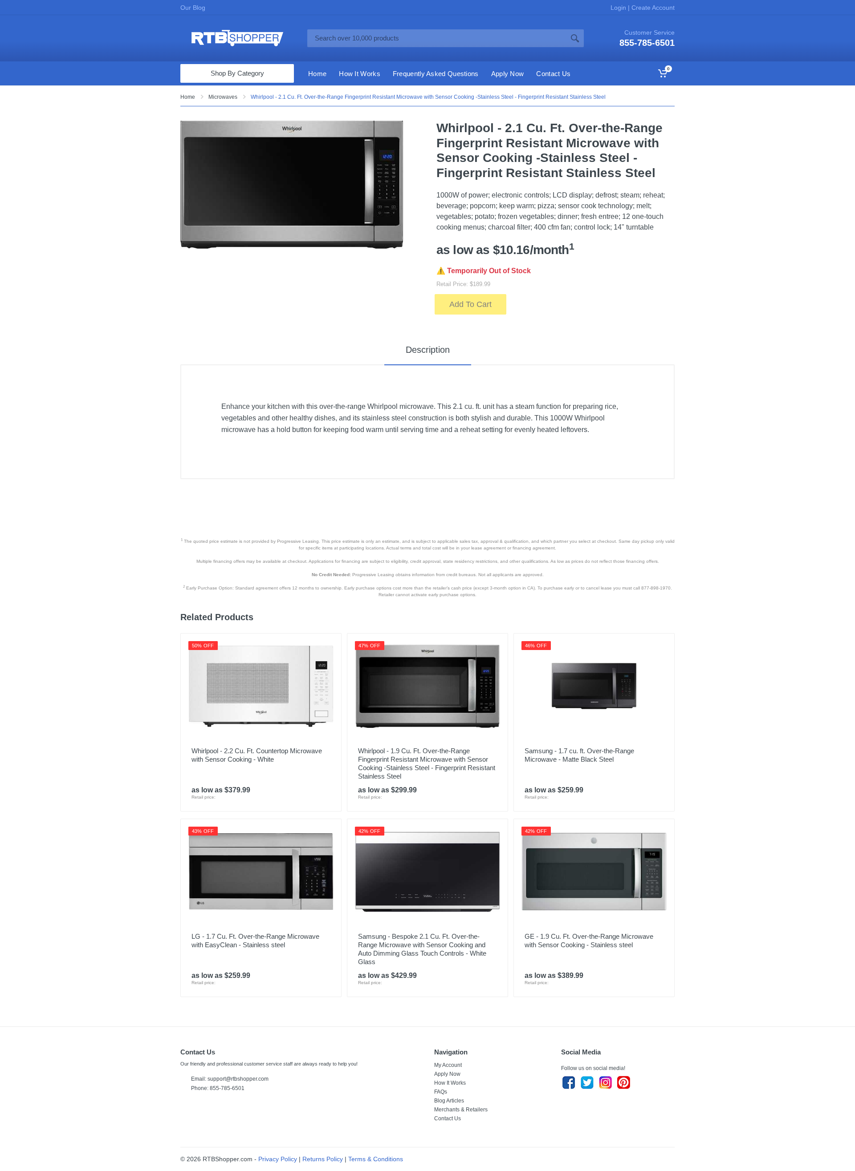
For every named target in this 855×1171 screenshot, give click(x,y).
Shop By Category (237, 73)
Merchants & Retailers (461, 1109)
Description (428, 350)
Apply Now (447, 1074)
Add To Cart (470, 304)
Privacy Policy (277, 1159)
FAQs (440, 1092)
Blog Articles (449, 1101)
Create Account (652, 7)
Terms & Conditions (375, 1159)
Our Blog (192, 7)
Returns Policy (322, 1159)
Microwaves (222, 97)
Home (187, 97)
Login (619, 7)
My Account (448, 1065)
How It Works (450, 1083)
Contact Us (447, 1118)
